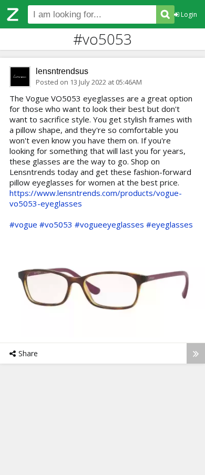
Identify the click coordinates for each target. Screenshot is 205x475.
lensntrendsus (62, 71)
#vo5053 (56, 224)
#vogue (23, 224)
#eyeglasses (169, 224)
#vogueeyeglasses (109, 224)
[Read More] (196, 353)
